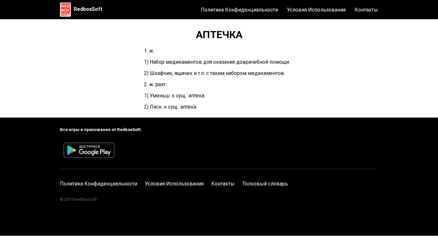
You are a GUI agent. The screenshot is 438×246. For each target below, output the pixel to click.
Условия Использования (316, 10)
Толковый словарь (265, 184)
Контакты (366, 10)
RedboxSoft (88, 9)
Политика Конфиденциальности (239, 10)
